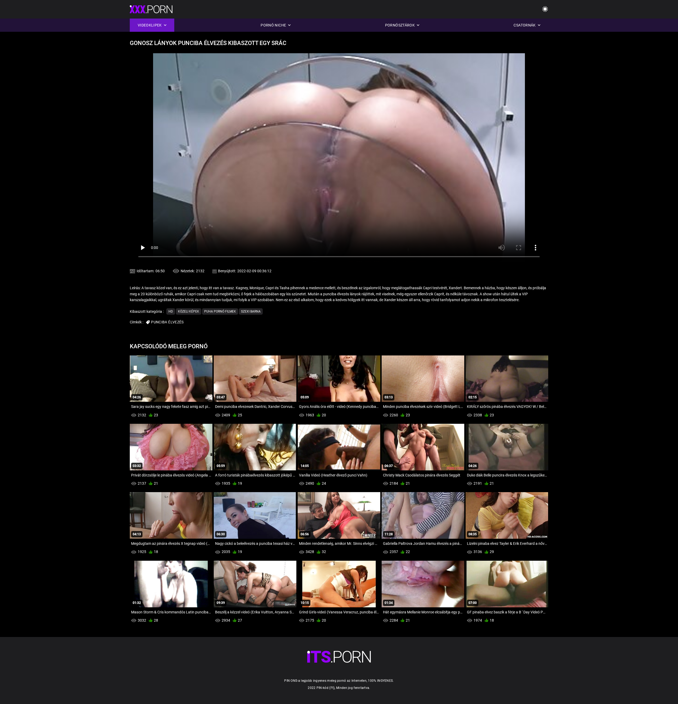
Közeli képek (188, 311)
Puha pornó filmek (220, 311)
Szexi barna (251, 311)
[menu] (545, 9)
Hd (170, 311)
